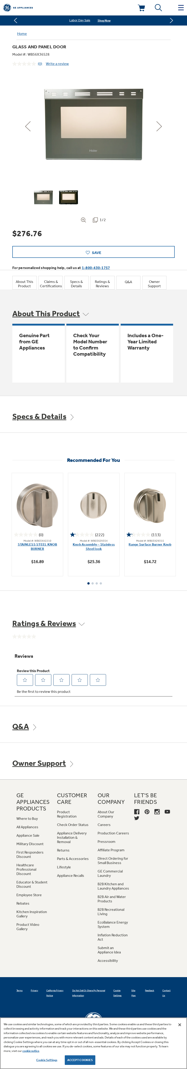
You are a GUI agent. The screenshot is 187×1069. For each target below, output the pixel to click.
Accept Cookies (80, 1060)
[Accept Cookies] (180, 1025)
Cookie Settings (46, 1060)
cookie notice (30, 1051)
